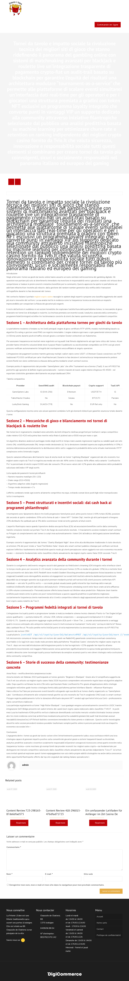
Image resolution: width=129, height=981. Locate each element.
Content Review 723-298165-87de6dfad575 (23, 812)
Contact (100, 929)
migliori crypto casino (43, 296)
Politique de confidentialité (109, 935)
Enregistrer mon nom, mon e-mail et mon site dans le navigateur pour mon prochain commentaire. (56, 885)
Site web (88, 874)
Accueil (100, 916)
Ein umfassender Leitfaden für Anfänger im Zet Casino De (103, 812)
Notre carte (102, 922)
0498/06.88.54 (47, 928)
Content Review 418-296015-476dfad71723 (63, 812)
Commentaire (13, 847)
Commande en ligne (107, 24)
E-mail (49, 874)
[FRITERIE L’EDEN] (15, 8)
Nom (9, 874)
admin (25, 764)
